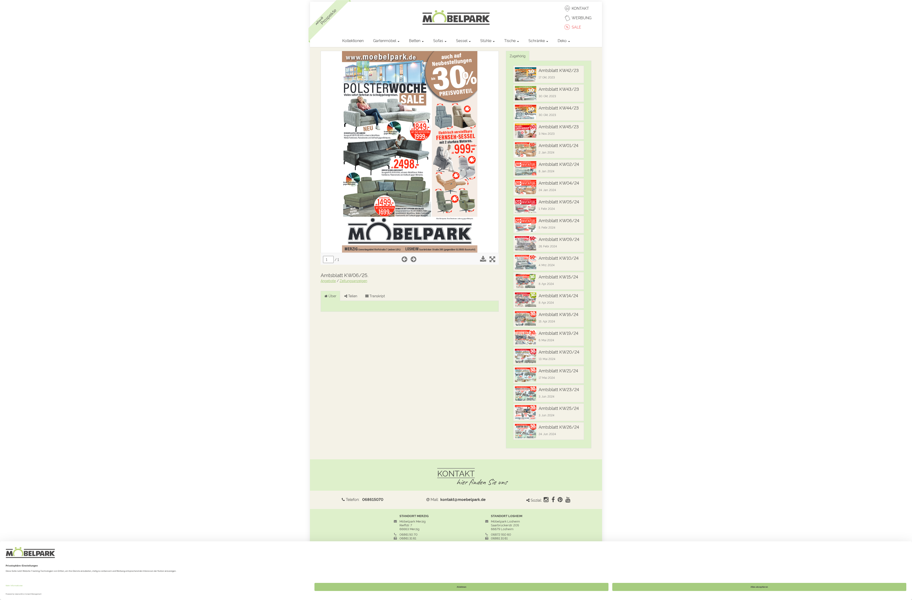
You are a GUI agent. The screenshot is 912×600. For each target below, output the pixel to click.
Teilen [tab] (352, 295)
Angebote (328, 280)
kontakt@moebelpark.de (463, 499)
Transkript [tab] (377, 295)
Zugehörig (518, 55)
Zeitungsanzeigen (353, 280)
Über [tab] (332, 295)
